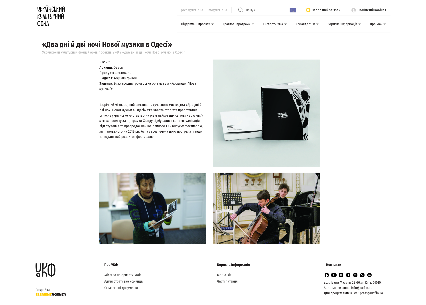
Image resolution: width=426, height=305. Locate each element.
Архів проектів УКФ (104, 52)
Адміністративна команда (123, 281)
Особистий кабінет (371, 10)
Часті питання (227, 281)
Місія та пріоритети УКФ (122, 275)
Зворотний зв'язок (326, 10)
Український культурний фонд (64, 52)
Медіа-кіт (224, 275)
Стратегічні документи (121, 288)
